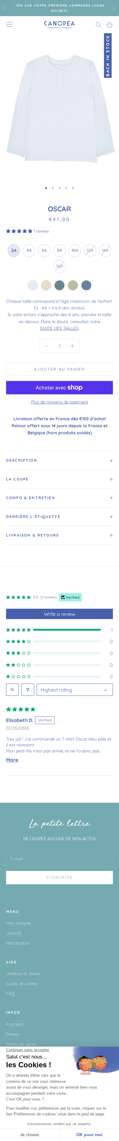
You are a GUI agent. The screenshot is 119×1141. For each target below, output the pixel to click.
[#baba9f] (73, 285)
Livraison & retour (23, 973)
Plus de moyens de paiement (59, 402)
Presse (12, 1034)
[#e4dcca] (46, 285)
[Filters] (27, 690)
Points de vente (21, 1044)
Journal (13, 933)
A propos (14, 1024)
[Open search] (12, 690)
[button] (20, 231)
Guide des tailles (22, 983)
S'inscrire (59, 877)
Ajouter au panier (59, 369)
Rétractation (18, 943)
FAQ (10, 993)
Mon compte (18, 923)
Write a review (59, 614)
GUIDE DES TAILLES (59, 328)
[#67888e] (59, 285)
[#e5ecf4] (32, 285)
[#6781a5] (86, 285)
